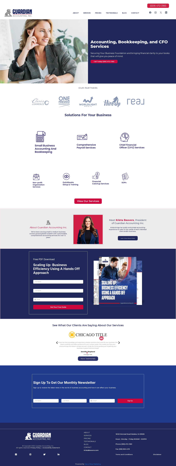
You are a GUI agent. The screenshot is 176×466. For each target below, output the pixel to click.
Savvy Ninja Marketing (93, 464)
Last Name (37, 287)
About (76, 13)
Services (87, 13)
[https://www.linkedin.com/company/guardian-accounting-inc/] (59, 454)
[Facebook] (150, 12)
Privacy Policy (35, 448)
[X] (160, 12)
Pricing (98, 13)
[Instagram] (155, 12)
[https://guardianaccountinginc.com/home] (18, 13)
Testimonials (112, 13)
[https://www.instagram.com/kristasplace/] (30, 454)
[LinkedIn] (166, 12)
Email (35, 296)
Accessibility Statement (51, 448)
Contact (135, 13)
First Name (37, 278)
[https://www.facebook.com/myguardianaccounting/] (16, 454)
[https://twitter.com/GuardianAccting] (44, 454)
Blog (124, 13)
